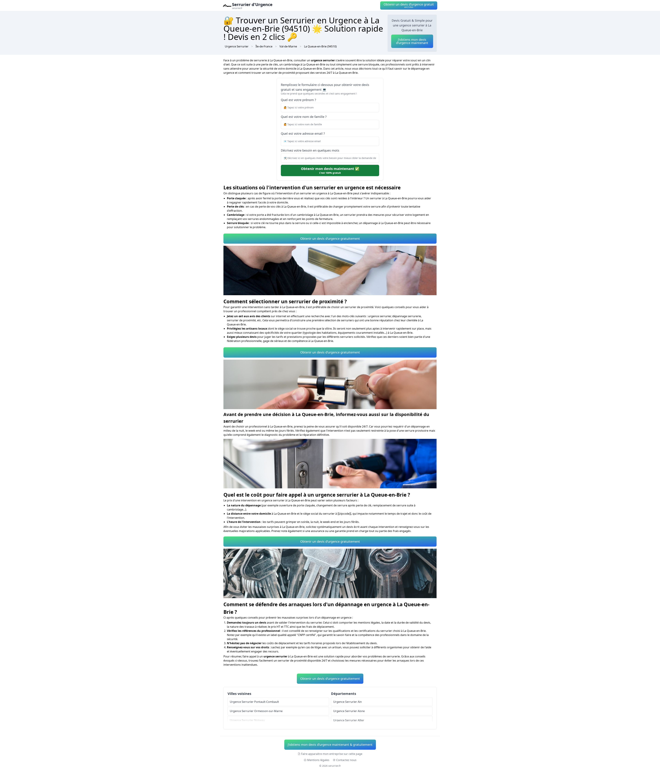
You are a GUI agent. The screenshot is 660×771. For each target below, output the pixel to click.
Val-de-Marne (288, 46)
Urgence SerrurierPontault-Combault (254, 702)
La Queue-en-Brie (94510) (320, 46)
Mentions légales (318, 760)
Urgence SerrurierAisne (349, 711)
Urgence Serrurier (237, 46)
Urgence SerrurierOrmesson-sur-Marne (256, 711)
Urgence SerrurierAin (347, 702)
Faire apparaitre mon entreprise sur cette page (331, 754)
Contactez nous (346, 760)
